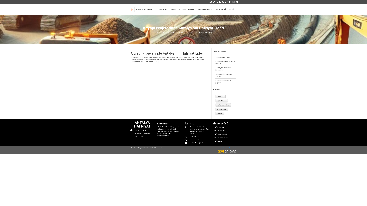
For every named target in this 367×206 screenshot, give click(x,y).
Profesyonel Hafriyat (223, 105)
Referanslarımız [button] (205, 9)
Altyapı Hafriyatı (221, 109)
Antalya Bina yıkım (223, 57)
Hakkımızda (175, 9)
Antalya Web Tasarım (229, 148)
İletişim (232, 9)
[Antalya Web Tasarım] (227, 151)
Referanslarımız (222, 138)
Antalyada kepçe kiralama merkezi (225, 62)
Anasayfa (163, 9)
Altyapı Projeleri (221, 101)
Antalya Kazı (220, 96)
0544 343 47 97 (219, 1)
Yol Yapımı (220, 113)
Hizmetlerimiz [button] (188, 9)
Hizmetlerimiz (170, 32)
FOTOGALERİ (221, 9)
